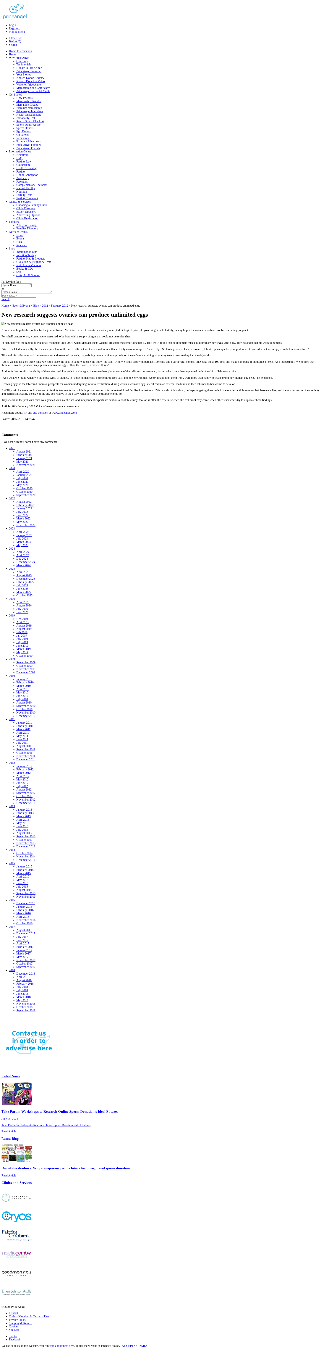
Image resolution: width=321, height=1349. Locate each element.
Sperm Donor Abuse (28, 124)
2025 (12, 568)
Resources (22, 154)
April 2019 (22, 622)
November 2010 (25, 712)
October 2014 (24, 853)
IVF (24, 412)
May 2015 (22, 879)
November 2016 (25, 920)
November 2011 (25, 756)
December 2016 (25, 903)
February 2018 (25, 983)
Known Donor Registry (30, 77)
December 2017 (25, 933)
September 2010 (25, 705)
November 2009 (25, 669)
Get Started (15, 94)
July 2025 (22, 585)
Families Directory (27, 228)
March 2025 (23, 592)
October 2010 (24, 709)
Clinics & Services (20, 201)
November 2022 (25, 525)
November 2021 (25, 464)
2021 (12, 448)
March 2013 (23, 816)
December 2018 (25, 973)
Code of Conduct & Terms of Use (29, 1316)
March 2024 (23, 565)
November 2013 (25, 843)
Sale (18, 271)
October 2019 (24, 655)
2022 (12, 498)
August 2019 (24, 625)
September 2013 (25, 836)
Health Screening (26, 168)
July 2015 (22, 886)
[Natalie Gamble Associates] (16, 1262)
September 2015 (25, 893)
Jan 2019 (21, 635)
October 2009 (24, 665)
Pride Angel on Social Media (33, 91)
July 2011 (22, 742)
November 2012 (25, 799)
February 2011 (24, 725)
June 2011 (22, 739)
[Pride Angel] (16, 18)
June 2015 (22, 883)
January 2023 (24, 535)
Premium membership (29, 108)
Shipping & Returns (20, 1323)
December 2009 (25, 672)
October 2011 (24, 752)
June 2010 (22, 695)
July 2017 (22, 936)
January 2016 (24, 906)
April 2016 (22, 916)
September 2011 (25, 749)
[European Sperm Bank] (16, 1205)
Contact (13, 1313)
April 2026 (22, 602)
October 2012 (24, 796)
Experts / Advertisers (28, 141)
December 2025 (25, 578)
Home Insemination (20, 51)
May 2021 (22, 461)
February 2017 (25, 946)
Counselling (23, 164)
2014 (12, 849)
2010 (12, 675)
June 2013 (22, 826)
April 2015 (22, 876)
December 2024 (25, 562)
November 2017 (25, 960)
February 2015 (25, 869)
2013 (12, 806)
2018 (12, 970)
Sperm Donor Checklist (30, 121)
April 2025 (22, 572)
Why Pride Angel (19, 57)
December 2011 (25, 759)
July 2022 (22, 511)
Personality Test (25, 118)
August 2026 (24, 605)
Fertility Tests (24, 195)
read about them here (61, 1345)
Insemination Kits (26, 251)
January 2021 (24, 458)
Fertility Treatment (27, 198)
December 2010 (25, 715)
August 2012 (24, 789)
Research (21, 245)
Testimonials (23, 64)
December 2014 (25, 859)
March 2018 (23, 997)
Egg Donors (23, 131)
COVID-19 (15, 38)
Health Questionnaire (28, 114)
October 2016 (24, 923)
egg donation (40, 412)
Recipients (22, 138)
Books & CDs (24, 268)
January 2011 (24, 722)
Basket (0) (15, 41)
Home (12, 54)
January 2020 (24, 475)
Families (14, 221)
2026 (12, 598)
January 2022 (24, 508)
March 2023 (23, 541)
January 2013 (24, 809)
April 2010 (22, 689)
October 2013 (24, 839)
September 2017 (25, 966)
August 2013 (24, 833)
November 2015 (25, 896)
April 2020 (22, 471)
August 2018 (24, 980)
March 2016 (23, 913)
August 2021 (24, 451)
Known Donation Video (30, 81)
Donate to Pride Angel (29, 67)
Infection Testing (26, 255)
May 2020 (22, 485)
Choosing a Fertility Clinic (31, 205)
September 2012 (25, 792)
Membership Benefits (28, 101)
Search (13, 44)
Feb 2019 (21, 632)
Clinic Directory (25, 208)
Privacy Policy (17, 1319)
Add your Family (26, 225)
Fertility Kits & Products (30, 258)
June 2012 (22, 782)
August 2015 (24, 889)
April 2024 (22, 551)
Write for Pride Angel (28, 84)
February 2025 (25, 582)
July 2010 (22, 699)
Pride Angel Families (28, 144)
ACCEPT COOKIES (134, 1345)
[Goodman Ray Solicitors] (16, 1281)
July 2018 (22, 987)
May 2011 (22, 736)
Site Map (14, 1329)
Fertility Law (24, 161)
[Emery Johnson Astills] (16, 1300)
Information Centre (20, 151)
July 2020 (22, 478)
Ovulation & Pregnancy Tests (33, 261)
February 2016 (25, 910)
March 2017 (23, 953)
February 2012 (59, 305)
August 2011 (23, 746)
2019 (12, 615)
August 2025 (24, 575)
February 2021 (25, 454)
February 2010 (25, 682)
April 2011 (22, 732)
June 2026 (22, 612)
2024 (12, 548)
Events (20, 238)
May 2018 (22, 1000)
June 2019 (22, 645)
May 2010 (22, 692)
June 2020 (22, 481)
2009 (12, 659)
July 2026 (22, 608)
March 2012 (23, 772)
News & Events (18, 231)
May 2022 (22, 521)
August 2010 (24, 702)
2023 (12, 528)
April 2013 (22, 819)
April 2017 (22, 943)
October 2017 (24, 963)
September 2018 (25, 1010)
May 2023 (22, 545)
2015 (12, 863)
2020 (12, 468)
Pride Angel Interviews (29, 111)
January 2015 (24, 866)
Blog (19, 241)
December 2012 (25, 802)
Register (14, 28)
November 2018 (25, 1003)
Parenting (21, 181)
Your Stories (23, 74)
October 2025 (24, 595)
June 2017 (22, 940)
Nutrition (21, 191)
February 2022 (25, 505)
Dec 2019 (22, 618)
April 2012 (22, 776)
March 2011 (23, 729)
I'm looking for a (11, 281)
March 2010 (23, 685)
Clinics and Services (16, 1183)
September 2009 (25, 662)
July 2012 (22, 786)
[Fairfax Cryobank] (16, 1243)
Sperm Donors (24, 128)
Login (13, 25)
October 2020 (24, 488)
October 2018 (24, 1007)
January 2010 (24, 679)
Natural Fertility (25, 188)
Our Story (22, 61)
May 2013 (22, 823)
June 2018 (22, 993)
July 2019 (22, 638)
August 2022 (24, 501)
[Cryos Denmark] (16, 1224)
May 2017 (22, 956)
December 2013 (25, 846)
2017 (12, 926)
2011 (12, 719)
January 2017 (24, 950)
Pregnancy (22, 178)
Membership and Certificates (33, 87)
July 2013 (22, 829)
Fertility (20, 171)
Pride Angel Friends (28, 148)
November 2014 (25, 856)
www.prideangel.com (64, 412)
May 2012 (22, 779)
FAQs (19, 158)
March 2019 (23, 649)
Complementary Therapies (31, 184)
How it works (24, 97)
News (19, 235)
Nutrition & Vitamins (28, 265)
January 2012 (24, 766)
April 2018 (22, 976)
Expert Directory (26, 211)
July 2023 (22, 538)
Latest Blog (10, 1139)
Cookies (14, 1326)
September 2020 (25, 495)
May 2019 (22, 652)
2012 (45, 305)
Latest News (10, 1076)
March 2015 (23, 873)
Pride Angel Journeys (28, 71)
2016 (12, 900)
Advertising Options (28, 215)
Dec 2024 (22, 558)
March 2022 (23, 518)
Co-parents (22, 134)
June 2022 (22, 515)
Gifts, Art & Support (28, 275)
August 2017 (24, 930)
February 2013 (25, 812)
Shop (12, 248)
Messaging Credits (27, 104)
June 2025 (22, 588)
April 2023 (22, 531)
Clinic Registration (27, 218)
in (2, 288)
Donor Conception (27, 174)
